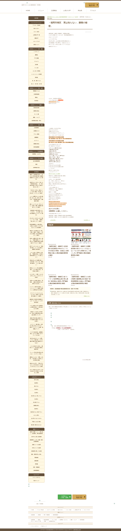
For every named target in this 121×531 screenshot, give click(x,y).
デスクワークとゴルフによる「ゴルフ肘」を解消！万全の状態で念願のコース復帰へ (36, 295)
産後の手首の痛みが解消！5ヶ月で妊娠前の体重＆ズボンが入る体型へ (36, 320)
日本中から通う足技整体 (36, 436)
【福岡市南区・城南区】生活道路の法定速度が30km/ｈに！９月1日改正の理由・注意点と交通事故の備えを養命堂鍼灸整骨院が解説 (58, 251)
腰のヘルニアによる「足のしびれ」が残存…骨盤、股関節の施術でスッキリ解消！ (36, 206)
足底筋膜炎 (36, 127)
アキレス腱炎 (36, 134)
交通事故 (54, 10)
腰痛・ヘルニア (36, 117)
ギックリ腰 (36, 114)
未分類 (50, 257)
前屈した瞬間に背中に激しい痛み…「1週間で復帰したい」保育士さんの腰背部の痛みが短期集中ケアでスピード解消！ (36, 241)
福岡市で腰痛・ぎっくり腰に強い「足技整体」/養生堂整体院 (36, 432)
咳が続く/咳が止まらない (36, 424)
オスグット (36, 140)
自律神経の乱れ (36, 167)
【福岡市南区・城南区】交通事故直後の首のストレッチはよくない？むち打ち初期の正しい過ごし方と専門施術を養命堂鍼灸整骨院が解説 (81, 251)
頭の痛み (36, 100)
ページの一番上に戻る (86, 359)
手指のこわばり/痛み (36, 421)
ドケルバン (36, 61)
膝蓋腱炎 (36, 137)
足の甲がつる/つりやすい (36, 418)
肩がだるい (36, 386)
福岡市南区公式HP (77, 529)
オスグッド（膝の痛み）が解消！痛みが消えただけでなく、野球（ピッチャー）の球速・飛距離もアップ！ (36, 326)
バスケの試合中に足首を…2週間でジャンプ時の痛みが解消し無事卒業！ (36, 348)
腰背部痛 (33, 519)
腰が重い (36, 382)
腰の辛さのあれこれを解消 (54, 173)
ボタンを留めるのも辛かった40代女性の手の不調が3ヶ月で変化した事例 (36, 371)
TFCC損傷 (36, 58)
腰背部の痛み (36, 110)
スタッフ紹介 (36, 31)
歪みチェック (36, 480)
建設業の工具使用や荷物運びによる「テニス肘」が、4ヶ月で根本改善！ (36, 301)
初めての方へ (36, 28)
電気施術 (36, 457)
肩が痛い (36, 389)
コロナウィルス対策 (51, 509)
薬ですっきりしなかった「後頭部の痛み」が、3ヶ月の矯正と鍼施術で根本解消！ (36, 248)
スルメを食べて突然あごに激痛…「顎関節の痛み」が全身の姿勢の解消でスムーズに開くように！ (36, 255)
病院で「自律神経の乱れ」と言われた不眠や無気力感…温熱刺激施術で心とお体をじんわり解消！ (36, 177)
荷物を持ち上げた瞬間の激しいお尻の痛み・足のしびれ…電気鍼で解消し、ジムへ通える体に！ (36, 262)
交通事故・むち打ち (36, 154)
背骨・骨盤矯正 (36, 467)
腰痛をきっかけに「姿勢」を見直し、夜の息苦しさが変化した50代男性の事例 (36, 359)
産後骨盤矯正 (36, 470)
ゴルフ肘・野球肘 (36, 71)
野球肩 (36, 77)
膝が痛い (36, 408)
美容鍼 (36, 463)
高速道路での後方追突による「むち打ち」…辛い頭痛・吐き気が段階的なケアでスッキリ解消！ (36, 212)
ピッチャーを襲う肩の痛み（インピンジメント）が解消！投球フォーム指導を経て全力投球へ (36, 288)
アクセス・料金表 (36, 25)
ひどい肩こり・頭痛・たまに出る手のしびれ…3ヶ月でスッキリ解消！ (36, 276)
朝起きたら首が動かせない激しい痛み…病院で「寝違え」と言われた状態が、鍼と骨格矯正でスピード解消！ (36, 233)
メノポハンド (36, 51)
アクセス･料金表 (40, 509)
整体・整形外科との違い (36, 454)
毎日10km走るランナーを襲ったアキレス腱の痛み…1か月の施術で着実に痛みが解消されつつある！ (36, 340)
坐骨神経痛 (82, 519)
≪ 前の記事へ (53, 220)
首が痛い (36, 392)
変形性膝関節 (36, 147)
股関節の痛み (36, 143)
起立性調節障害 (36, 161)
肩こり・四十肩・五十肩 (36, 83)
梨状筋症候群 (36, 107)
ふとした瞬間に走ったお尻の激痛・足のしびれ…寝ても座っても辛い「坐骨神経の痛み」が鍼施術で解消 (36, 198)
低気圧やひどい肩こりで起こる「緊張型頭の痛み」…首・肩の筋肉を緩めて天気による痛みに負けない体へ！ (36, 184)
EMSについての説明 (36, 447)
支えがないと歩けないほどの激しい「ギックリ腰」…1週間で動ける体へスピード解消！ (36, 220)
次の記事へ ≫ (87, 220)
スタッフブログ (36, 41)
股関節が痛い (36, 405)
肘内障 (36, 64)
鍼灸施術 (36, 460)
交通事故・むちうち (63, 519)
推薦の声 (36, 38)
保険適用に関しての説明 (36, 451)
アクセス (93, 10)
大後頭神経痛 (36, 94)
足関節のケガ (36, 130)
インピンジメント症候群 (36, 74)
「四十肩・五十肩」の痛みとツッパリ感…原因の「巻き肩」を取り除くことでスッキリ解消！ (36, 192)
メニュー (41, 10)
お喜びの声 (67, 10)
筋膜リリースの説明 (36, 444)
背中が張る (36, 379)
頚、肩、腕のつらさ (36, 80)
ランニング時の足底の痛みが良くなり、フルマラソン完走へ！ (36, 353)
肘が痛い (36, 399)
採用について (36, 44)
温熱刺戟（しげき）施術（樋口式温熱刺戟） (36, 440)
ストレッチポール (36, 477)
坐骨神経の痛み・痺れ (36, 120)
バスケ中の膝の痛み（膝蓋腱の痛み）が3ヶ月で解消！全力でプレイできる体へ (36, 334)
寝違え (36, 97)
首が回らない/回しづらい (36, 395)
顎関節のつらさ (36, 90)
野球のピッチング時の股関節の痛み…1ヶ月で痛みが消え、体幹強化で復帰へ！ (36, 269)
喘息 (36, 164)
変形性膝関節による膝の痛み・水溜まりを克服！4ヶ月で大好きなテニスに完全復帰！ (36, 226)
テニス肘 (36, 67)
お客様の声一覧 (36, 34)
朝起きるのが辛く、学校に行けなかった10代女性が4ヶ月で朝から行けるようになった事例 (36, 365)
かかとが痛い (36, 415)
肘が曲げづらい (36, 402)
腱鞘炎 (36, 54)
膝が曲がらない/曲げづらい (36, 411)
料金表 (80, 10)
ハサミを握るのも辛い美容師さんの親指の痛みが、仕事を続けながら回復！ (36, 307)
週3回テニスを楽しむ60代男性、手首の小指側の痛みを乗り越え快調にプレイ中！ (36, 313)
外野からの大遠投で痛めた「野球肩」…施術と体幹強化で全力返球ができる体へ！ (36, 282)
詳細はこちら (87, 296)
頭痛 (45, 521)
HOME (28, 10)
